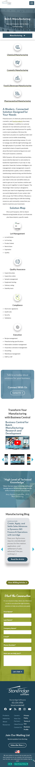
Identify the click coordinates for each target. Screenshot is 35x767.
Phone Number (9, 645)
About (5, 721)
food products (17, 121)
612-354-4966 (17, 702)
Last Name (8, 620)
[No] (33, 760)
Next (32, 459)
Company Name (10, 628)
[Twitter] (10, 709)
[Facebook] (5, 709)
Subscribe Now (17, 745)
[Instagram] (24, 709)
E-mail (6, 637)
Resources (6, 725)
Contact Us (16, 393)
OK (9, 764)
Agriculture (12, 521)
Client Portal (18, 724)
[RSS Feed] (15, 709)
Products (6, 715)
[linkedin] (20, 709)
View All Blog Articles (16, 582)
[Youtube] (29, 709)
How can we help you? (12, 653)
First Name (8, 612)
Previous (3, 459)
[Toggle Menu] (31, 3)
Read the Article (17, 559)
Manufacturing (16, 35)
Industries (6, 718)
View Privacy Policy (20, 764)
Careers (17, 715)
